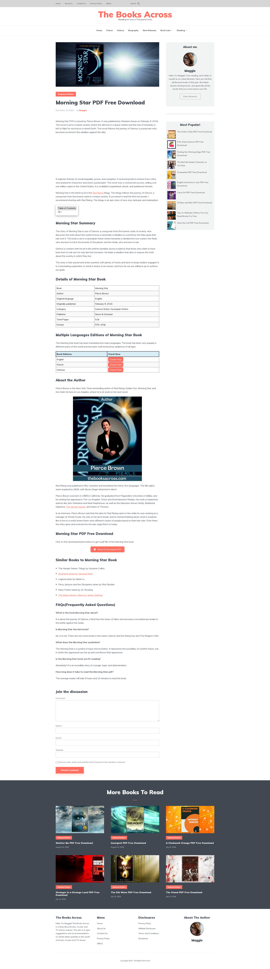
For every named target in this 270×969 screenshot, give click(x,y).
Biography (133, 30)
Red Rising (98, 192)
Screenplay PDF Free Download (192, 172)
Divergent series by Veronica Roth (75, 573)
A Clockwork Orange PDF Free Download (190, 843)
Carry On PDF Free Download (191, 192)
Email (59, 738)
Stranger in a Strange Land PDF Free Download (78, 893)
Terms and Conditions (148, 933)
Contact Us (81, 3)
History (120, 30)
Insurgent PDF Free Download (128, 843)
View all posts (190, 96)
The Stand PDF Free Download (184, 892)
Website (59, 750)
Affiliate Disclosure (147, 928)
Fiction (109, 30)
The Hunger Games (76, 506)
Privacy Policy (96, 3)
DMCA (108, 3)
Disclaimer (143, 938)
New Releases (149, 30)
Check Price (116, 359)
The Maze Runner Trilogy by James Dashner (80, 595)
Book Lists (165, 30)
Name (59, 726)
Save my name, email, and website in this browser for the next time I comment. (91, 762)
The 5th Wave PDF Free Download (131, 892)
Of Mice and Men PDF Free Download (194, 202)
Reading (181, 30)
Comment (60, 698)
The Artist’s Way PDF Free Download (194, 131)
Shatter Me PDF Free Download (74, 843)
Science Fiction (66, 94)
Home (58, 3)
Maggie (83, 110)
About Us (69, 3)
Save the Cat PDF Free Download (193, 223)
